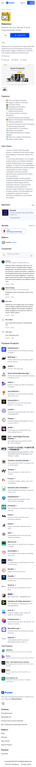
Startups (7, 56)
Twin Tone (8, 332)
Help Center (5, 741)
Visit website (14, 218)
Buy (33, 205)
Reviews (4, 737)
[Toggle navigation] (3, 3)
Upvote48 (21, 35)
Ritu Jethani (9, 319)
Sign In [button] (22, 3)
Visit (5, 35)
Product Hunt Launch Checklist (12, 721)
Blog (2, 733)
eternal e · (9, 242)
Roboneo (8, 9)
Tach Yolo (8, 301)
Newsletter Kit (6, 717)
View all (31, 226)
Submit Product (6, 745)
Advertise (4, 754)
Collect (15, 60)
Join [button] (31, 3)
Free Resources (6, 713)
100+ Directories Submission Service (14, 724)
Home (3, 9)
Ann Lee (7, 261)
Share (24, 60)
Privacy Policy (26, 764)
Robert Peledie (10, 288)
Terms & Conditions (12, 764)
